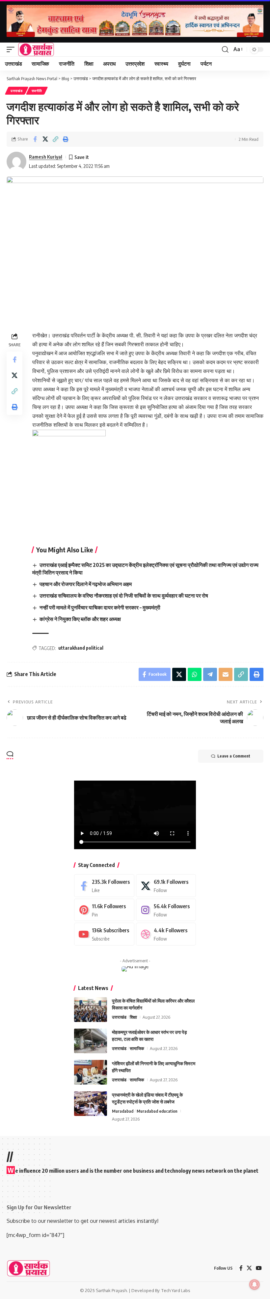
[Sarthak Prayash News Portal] (36, 49)
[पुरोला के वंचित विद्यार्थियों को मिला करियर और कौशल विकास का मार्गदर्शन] (90, 1009)
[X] (166, 885)
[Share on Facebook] (35, 139)
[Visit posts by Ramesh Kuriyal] (16, 161)
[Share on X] (45, 139)
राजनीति (37, 91)
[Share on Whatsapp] (195, 674)
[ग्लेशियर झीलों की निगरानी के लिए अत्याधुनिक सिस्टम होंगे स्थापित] (90, 1072)
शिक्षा (133, 1017)
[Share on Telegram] (210, 674)
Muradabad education (157, 1111)
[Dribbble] (166, 934)
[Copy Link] (55, 139)
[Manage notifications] (254, 1284)
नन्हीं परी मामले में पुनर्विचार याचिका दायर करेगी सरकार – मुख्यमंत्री (100, 607)
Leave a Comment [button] (233, 756)
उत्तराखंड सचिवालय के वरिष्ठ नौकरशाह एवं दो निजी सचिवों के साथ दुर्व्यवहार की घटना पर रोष (124, 595)
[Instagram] (166, 910)
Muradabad (122, 1111)
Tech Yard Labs (175, 1290)
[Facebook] (104, 885)
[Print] (65, 139)
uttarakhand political (80, 648)
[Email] (225, 674)
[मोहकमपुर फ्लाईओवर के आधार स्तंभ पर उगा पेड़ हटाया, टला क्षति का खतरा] (90, 1041)
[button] (12, 49)
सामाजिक (137, 1048)
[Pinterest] (104, 910)
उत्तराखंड (17, 91)
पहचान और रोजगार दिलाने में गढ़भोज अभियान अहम (86, 584)
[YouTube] (258, 1268)
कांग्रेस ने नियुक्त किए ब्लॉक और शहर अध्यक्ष (80, 619)
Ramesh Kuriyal (45, 157)
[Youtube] (104, 934)
